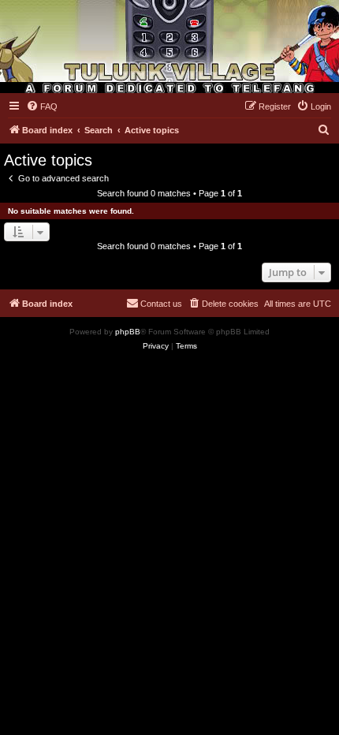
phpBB (127, 331)
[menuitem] (42, 106)
